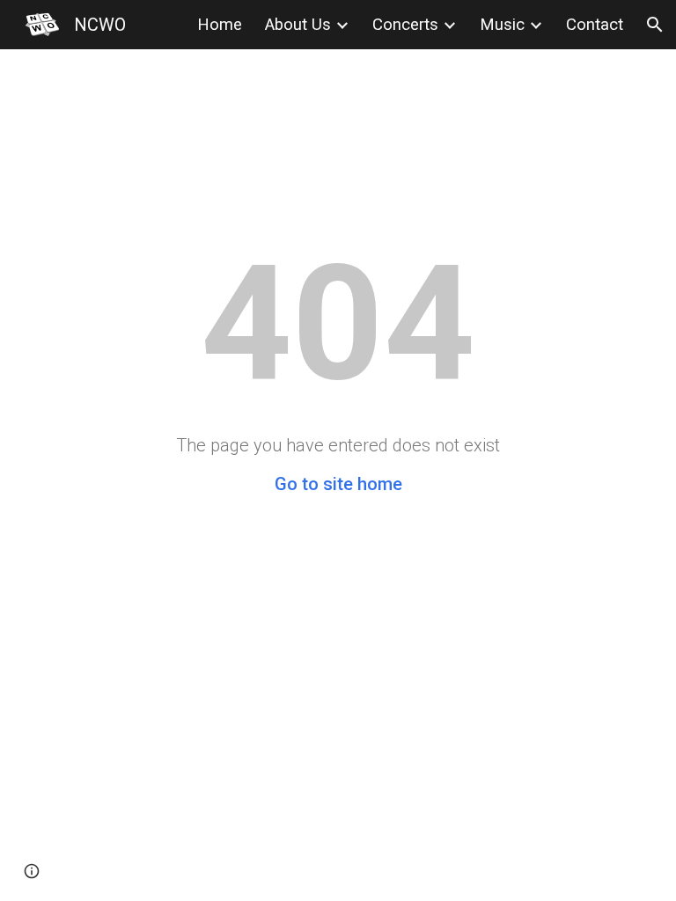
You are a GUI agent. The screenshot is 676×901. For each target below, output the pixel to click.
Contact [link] (594, 24)
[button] (655, 25)
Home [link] (219, 24)
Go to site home (338, 483)
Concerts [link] (405, 24)
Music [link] (502, 24)
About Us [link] (298, 24)
